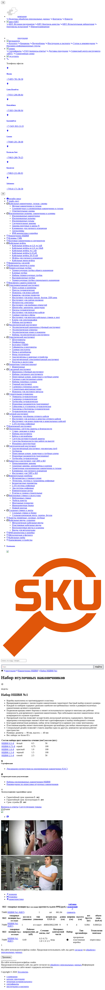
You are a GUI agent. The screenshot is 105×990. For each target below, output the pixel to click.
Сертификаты (15, 51)
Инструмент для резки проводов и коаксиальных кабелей (39, 421)
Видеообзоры (38, 43)
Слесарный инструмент (20, 369)
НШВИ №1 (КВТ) (16, 912)
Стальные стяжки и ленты (21, 510)
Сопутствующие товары (30, 807)
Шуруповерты (18, 339)
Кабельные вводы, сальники (22, 520)
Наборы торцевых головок (24, 381)
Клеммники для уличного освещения (29, 228)
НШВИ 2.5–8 (8, 755)
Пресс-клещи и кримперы (24, 287)
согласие (79, 950)
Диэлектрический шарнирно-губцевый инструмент (36, 327)
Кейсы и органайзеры (22, 436)
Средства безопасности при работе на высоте (33, 441)
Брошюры (25, 43)
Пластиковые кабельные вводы (26, 525)
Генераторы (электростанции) (23, 364)
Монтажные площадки (22, 503)
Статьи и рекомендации (84, 43)
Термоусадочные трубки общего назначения (32, 270)
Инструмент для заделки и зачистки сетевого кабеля (36, 419)
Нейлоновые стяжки (21, 498)
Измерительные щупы (22, 490)
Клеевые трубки (19, 273)
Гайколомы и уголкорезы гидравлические (31, 406)
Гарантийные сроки (25, 53)
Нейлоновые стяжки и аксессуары (25, 495)
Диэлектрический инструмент (23, 325)
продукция (10, 671)
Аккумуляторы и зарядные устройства (30, 357)
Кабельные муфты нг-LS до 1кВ (27, 245)
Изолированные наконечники (26, 216)
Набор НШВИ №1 (48, 671)
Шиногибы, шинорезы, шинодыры (28, 307)
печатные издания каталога (19, 981)
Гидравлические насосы (23, 411)
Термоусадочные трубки (20, 268)
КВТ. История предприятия (21, 24)
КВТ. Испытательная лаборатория (78, 24)
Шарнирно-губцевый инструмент (28, 372)
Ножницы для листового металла (27, 391)
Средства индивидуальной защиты (28, 438)
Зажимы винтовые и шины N (26, 226)
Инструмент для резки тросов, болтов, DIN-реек (34, 297)
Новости (69, 19)
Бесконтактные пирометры (24, 483)
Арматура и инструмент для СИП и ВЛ (27, 461)
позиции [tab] (13, 894)
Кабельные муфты (17, 243)
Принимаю (6, 957)
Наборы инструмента (22, 322)
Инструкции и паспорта (59, 43)
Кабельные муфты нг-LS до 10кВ (27, 248)
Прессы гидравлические (23, 290)
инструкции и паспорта (18, 986)
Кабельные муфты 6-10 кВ (24, 253)
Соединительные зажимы (24, 223)
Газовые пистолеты (21, 349)
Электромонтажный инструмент (24, 285)
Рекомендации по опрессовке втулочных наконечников (32, 784)
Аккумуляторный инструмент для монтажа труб (34, 448)
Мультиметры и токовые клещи (26, 478)
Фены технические (21, 354)
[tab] (8, 817)
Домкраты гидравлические (24, 396)
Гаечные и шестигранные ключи (27, 379)
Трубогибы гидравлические (25, 401)
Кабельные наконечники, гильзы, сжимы (28, 203)
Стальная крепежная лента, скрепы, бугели (32, 515)
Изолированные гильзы (23, 221)
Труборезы (17, 451)
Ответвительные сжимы (23, 211)
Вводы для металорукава (23, 530)
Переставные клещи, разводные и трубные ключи (35, 377)
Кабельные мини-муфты (23, 260)
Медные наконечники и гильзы (26, 206)
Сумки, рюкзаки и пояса (23, 431)
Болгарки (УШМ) (20, 344)
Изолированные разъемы (23, 218)
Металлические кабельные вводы (27, 523)
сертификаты (13, 984)
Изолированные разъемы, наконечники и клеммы (32, 213)
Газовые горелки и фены (23, 315)
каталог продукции (16, 979)
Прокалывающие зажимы (24, 463)
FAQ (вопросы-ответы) (35, 51)
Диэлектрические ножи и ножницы (28, 332)
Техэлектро (23, 972)
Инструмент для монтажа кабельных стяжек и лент (36, 317)
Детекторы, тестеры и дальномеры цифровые (33, 480)
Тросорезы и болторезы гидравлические (30, 409)
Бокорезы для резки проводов (26, 295)
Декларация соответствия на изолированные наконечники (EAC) (37, 769)
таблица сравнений (72, 905)
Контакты (57, 19)
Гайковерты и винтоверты (24, 347)
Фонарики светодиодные (24, 443)
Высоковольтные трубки (23, 278)
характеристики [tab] (16, 899)
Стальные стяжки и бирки (24, 513)
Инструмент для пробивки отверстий (29, 305)
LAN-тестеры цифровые (23, 424)
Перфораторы (18, 342)
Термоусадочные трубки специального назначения (35, 280)
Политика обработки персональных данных (29, 19)
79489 (4, 912)
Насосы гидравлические (23, 310)
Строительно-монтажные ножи (26, 389)
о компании (12, 976)
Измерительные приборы (20, 476)
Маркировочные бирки (23, 505)
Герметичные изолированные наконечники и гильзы (36, 468)
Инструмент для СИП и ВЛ (25, 473)
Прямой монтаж (19, 508)
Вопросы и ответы (9, 807)
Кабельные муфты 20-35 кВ (25, 255)
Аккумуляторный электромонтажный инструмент (35, 359)
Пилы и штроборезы (21, 352)
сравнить (71, 912)
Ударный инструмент (22, 384)
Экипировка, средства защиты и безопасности (30, 429)
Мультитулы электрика (22, 302)
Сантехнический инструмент (22, 446)
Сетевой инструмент (18, 414)
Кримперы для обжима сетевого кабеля (30, 416)
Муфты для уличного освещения (27, 258)
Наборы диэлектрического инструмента (30, 334)
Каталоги (13, 43)
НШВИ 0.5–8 (8, 743)
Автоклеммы (18, 231)
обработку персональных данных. (66, 965)
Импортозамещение (40, 26)
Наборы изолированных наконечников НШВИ (28, 782)
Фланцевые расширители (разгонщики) (30, 404)
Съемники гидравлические (24, 399)
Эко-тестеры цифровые (23, 488)
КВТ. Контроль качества (48, 24)
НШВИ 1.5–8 (8, 752)
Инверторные (18, 367)
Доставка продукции (58, 51)
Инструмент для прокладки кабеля (28, 312)
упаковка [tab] (13, 897)
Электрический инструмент (22, 337)
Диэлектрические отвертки (24, 330)
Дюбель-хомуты (19, 500)
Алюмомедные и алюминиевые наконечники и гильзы (37, 208)
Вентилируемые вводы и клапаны (28, 527)
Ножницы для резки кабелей (25, 292)
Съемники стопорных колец (25, 386)
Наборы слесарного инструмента (27, 374)
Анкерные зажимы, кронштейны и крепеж (32, 466)
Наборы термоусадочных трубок (27, 275)
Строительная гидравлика (21, 394)
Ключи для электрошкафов (24, 320)
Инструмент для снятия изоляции (27, 300)
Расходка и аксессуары (22, 362)
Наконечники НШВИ (28, 671)
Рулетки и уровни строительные (27, 493)
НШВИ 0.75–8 (8, 746)
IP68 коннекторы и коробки (25, 233)
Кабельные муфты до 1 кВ (24, 250)
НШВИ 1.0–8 (8, 749)
